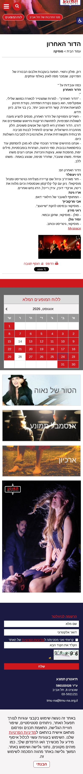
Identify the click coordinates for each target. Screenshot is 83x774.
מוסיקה (58, 51)
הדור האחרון (64, 43)
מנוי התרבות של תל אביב (44, 17)
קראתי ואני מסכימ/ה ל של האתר (41, 640)
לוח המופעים (13, 17)
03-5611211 (70, 694)
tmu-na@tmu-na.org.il (62, 700)
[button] (6, 6)
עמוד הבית (74, 51)
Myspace (74, 228)
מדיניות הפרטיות (22, 732)
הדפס (50, 263)
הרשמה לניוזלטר (64, 616)
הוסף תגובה (32, 263)
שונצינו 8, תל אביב (65, 690)
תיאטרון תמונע (67, 679)
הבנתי (41, 764)
